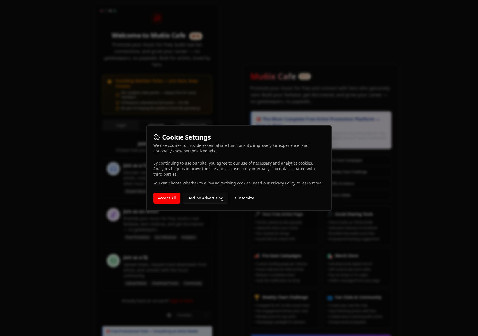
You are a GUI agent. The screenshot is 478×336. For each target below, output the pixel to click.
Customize (244, 198)
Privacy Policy (283, 183)
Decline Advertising (205, 198)
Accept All (167, 198)
